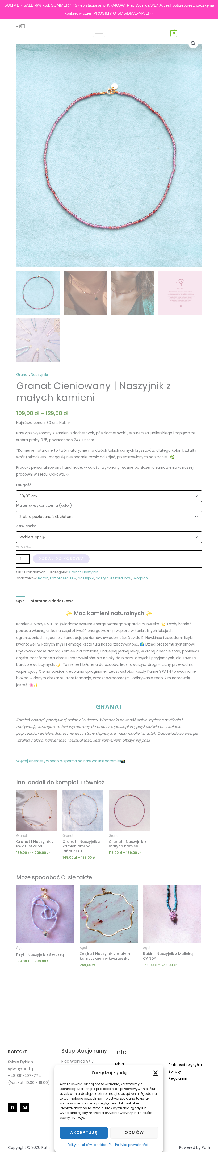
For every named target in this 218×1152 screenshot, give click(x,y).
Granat (22, 374)
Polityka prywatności (131, 1144)
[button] (155, 1072)
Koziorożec (59, 578)
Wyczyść (23, 546)
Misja (119, 1064)
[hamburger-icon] (99, 33)
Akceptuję (83, 1132)
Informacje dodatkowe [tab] (51, 601)
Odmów (134, 1132)
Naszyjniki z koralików (113, 578)
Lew (73, 578)
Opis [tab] (20, 601)
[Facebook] (12, 1107)
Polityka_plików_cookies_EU (90, 1144)
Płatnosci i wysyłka (185, 1064)
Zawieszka (26, 526)
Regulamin (178, 1078)
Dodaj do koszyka (61, 558)
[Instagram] (24, 1107)
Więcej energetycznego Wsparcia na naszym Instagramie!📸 (70, 761)
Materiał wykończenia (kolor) (44, 505)
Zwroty (175, 1071)
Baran (43, 578)
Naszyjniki (39, 374)
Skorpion (140, 578)
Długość (23, 485)
